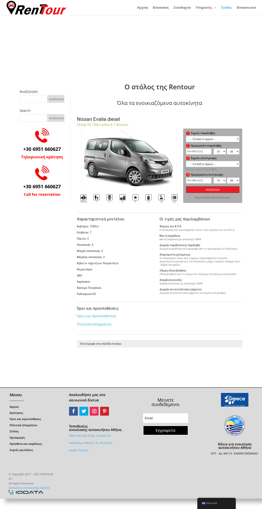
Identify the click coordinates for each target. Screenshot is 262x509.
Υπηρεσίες (204, 7)
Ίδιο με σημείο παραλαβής (202, 169)
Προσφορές (17, 437)
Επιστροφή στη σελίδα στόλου (100, 343)
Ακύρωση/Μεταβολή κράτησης (213, 197)
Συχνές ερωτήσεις (21, 450)
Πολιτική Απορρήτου (94, 324)
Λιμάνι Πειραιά (78, 450)
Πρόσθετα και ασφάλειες (26, 444)
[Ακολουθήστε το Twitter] (83, 411)
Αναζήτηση (213, 189)
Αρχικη (142, 7)
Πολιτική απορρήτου (23, 425)
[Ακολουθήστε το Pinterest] (104, 411)
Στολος (226, 7)
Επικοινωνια (246, 7)
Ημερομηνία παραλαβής (204, 145)
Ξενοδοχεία (182, 7)
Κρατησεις (16, 413)
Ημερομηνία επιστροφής (205, 174)
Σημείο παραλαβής (201, 133)
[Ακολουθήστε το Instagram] (94, 411)
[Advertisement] (131, 44)
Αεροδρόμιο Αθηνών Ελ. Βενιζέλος (91, 443)
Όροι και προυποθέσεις (96, 316)
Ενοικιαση (160, 7)
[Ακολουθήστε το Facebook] (73, 411)
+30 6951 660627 (42, 149)
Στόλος (14, 431)
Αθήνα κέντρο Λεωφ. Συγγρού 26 (89, 435)
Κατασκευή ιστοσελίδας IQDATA (29, 488)
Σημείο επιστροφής (202, 158)
